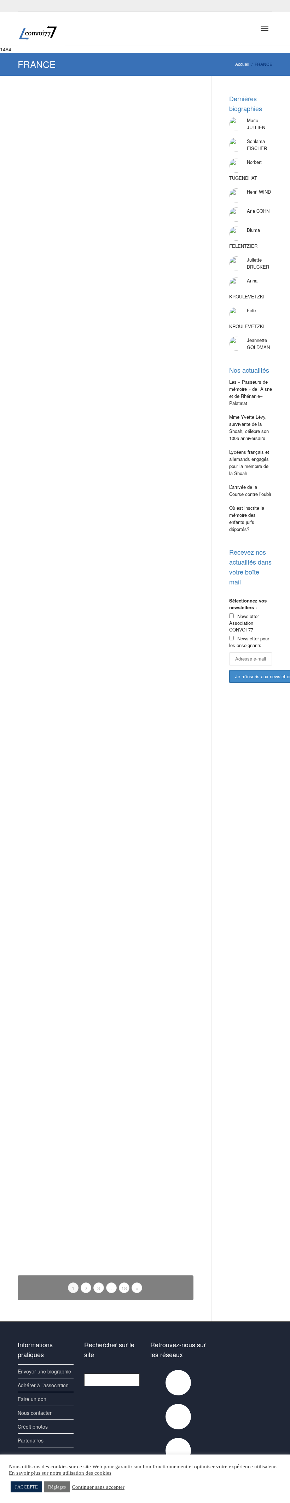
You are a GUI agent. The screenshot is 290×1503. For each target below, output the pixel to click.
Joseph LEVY (144, 527)
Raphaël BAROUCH (150, 906)
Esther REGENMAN (150, 1098)
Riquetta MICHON (148, 1000)
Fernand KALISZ (54, 427)
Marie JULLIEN (53, 131)
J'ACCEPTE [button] (26, 1487)
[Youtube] (36, 6)
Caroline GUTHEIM (149, 711)
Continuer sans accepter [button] (98, 1487)
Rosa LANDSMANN (57, 325)
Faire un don (32, 1398)
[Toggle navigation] (264, 28)
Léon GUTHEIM (53, 813)
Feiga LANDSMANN (150, 325)
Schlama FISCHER (149, 127)
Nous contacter (35, 1412)
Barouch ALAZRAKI (150, 224)
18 (124, 1288)
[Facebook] (24, 6)
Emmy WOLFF (145, 811)
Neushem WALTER (56, 1002)
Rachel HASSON (147, 620)
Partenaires (31, 1440)
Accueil (242, 64)
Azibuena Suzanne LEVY (56, 533)
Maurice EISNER (54, 1205)
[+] (59, 121)
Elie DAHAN (50, 709)
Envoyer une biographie (44, 1371)
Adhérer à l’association (43, 1385)
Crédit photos (33, 1426)
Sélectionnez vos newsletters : (248, 604)
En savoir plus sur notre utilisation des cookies (60, 1473)
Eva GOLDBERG (148, 427)
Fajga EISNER (145, 1199)
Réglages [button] (57, 1487)
